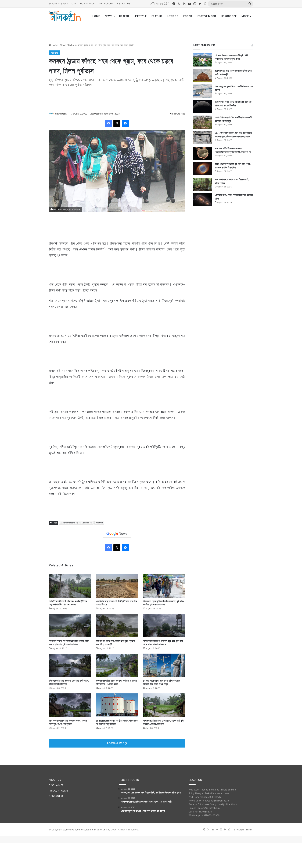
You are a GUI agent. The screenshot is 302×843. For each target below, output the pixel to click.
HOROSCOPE (229, 15)
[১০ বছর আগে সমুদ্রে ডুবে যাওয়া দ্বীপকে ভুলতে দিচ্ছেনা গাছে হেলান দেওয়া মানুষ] (164, 665)
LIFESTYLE (140, 15)
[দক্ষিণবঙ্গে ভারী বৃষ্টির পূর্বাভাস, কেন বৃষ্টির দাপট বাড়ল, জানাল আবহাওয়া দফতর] (70, 665)
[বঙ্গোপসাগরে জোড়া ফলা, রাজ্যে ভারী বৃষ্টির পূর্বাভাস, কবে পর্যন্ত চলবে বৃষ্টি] (117, 625)
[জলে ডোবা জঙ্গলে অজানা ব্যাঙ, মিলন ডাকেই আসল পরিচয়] (202, 184)
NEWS (108, 15)
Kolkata (72, 45)
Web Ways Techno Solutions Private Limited (86, 829)
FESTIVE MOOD (206, 15)
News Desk (61, 113)
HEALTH (124, 15)
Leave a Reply (117, 743)
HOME (96, 15)
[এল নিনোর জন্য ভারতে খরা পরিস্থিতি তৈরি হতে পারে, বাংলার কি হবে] (117, 585)
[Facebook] (108, 123)
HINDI (249, 829)
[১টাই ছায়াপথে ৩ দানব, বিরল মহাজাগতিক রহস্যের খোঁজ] (202, 199)
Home (54, 45)
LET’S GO (172, 15)
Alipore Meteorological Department (76, 523)
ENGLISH (239, 829)
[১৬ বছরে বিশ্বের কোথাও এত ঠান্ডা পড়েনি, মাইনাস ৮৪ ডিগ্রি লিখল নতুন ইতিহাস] (117, 705)
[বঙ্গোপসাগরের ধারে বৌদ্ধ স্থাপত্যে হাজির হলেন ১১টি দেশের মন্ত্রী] (202, 75)
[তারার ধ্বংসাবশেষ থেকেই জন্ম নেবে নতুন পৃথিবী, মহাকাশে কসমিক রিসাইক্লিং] (202, 168)
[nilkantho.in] (65, 16)
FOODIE (188, 15)
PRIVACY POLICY (58, 790)
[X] (116, 123)
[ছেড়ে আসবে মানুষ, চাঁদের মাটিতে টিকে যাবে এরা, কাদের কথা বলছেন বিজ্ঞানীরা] (202, 106)
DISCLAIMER (56, 785)
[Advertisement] (151, 29)
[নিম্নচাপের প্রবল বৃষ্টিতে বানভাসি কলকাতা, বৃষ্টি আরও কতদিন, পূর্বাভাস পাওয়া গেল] (164, 585)
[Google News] (117, 534)
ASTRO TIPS (123, 3)
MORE (245, 15)
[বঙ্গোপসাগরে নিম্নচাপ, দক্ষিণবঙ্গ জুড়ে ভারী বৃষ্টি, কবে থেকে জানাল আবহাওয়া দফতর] (164, 625)
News (63, 45)
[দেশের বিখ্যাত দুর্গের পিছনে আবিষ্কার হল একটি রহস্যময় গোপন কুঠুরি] (202, 122)
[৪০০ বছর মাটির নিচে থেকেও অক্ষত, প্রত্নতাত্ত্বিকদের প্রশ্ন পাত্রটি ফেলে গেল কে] (202, 153)
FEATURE (157, 15)
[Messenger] (125, 123)
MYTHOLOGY (106, 3)
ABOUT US (55, 779)
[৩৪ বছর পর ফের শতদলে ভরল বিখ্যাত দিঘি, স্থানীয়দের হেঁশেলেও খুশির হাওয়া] (202, 59)
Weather (99, 523)
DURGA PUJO (87, 3)
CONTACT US (56, 796)
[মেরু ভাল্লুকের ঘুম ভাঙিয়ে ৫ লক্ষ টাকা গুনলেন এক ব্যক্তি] (202, 91)
